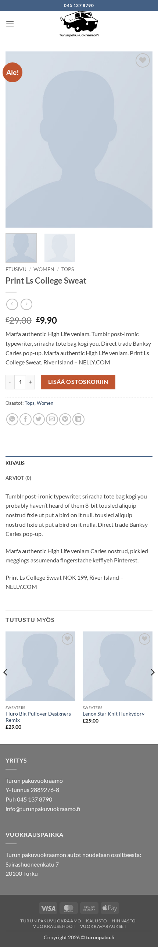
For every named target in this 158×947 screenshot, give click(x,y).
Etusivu (16, 269)
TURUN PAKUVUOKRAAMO (51, 920)
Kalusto (96, 920)
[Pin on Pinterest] (65, 419)
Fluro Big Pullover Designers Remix (38, 717)
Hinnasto (124, 920)
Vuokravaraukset (103, 926)
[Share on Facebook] (25, 419)
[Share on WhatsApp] (12, 419)
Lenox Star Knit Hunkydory (113, 714)
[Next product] (12, 304)
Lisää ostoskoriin (78, 381)
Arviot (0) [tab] (19, 478)
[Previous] (17, 139)
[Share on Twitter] (39, 419)
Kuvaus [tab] (15, 463)
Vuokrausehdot (54, 926)
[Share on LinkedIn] (78, 419)
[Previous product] (26, 304)
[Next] (140, 139)
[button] (10, 24)
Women (43, 269)
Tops (67, 269)
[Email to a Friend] (52, 419)
